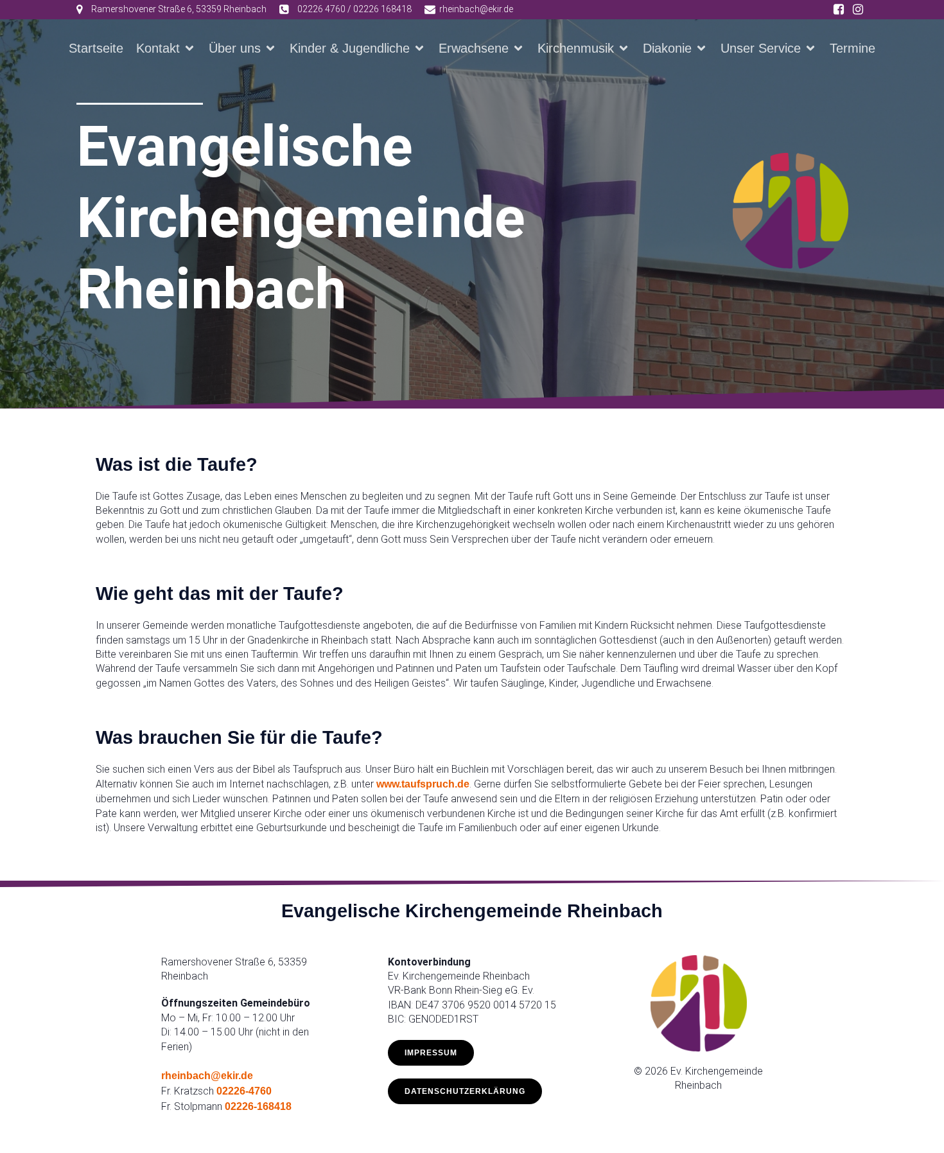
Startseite (96, 48)
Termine (852, 48)
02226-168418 (258, 1106)
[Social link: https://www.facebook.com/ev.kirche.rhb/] (838, 9)
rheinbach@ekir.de (207, 1075)
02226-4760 (244, 1091)
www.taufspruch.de (422, 784)
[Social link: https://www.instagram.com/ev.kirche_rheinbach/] (858, 9)
